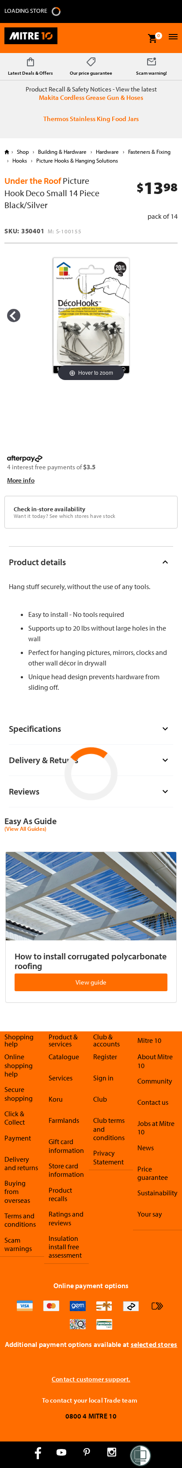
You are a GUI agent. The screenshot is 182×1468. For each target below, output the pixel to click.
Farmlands (64, 1120)
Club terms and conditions (109, 1129)
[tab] (91, 562)
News (145, 1147)
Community (154, 1080)
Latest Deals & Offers (30, 73)
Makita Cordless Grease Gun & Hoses (91, 97)
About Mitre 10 (155, 1060)
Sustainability (157, 1192)
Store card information (66, 1170)
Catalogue (64, 1056)
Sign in (103, 1077)
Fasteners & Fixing (149, 151)
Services (60, 1077)
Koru (56, 1099)
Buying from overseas (17, 1192)
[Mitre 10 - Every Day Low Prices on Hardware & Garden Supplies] (30, 38)
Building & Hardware (62, 151)
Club (100, 1099)
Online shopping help (18, 1065)
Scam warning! (151, 73)
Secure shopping (18, 1093)
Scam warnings (18, 1244)
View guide (91, 982)
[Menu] (172, 37)
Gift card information (66, 1145)
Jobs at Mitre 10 (155, 1127)
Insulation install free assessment (65, 1247)
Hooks (19, 160)
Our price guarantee (91, 73)
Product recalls (60, 1194)
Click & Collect (14, 1117)
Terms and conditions (20, 1219)
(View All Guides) (25, 829)
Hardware (107, 151)
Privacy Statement (108, 1157)
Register (105, 1056)
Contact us (152, 1102)
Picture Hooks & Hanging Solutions (76, 160)
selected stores (154, 1344)
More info (20, 480)
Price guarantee (152, 1173)
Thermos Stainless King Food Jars (91, 118)
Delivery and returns (21, 1163)
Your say (149, 1213)
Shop (22, 151)
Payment (17, 1137)
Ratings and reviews (66, 1218)
